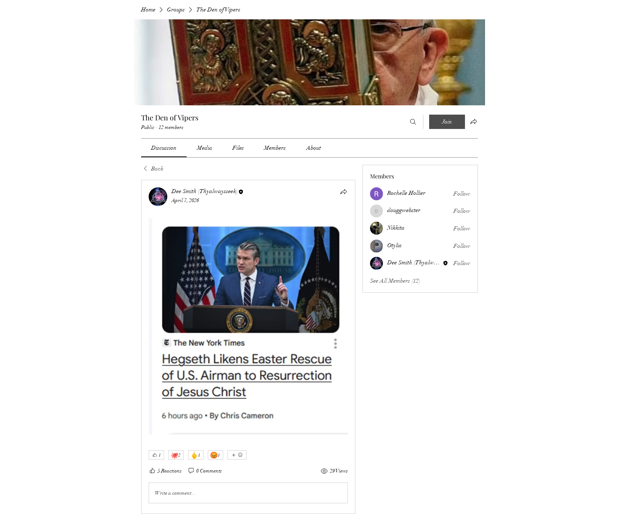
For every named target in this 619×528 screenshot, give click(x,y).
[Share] (343, 191)
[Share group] (473, 121)
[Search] (413, 122)
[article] (248, 347)
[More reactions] (236, 455)
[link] (164, 148)
